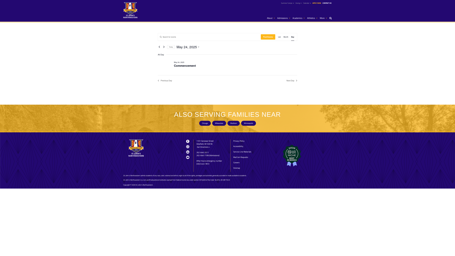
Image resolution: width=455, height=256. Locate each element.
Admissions (282, 18)
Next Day (290, 80)
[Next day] (163, 47)
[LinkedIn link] (187, 152)
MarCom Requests (240, 157)
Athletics (311, 18)
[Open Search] (330, 18)
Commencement (185, 66)
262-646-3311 (202, 152)
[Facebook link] (187, 141)
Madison (233, 123)
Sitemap (236, 168)
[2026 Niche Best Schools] (303, 156)
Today (171, 47)
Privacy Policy (238, 140)
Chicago (205, 123)
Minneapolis (248, 123)
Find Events (268, 37)
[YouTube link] (187, 157)
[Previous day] (159, 47)
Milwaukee (219, 123)
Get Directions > (203, 147)
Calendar (306, 3)
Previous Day (166, 80)
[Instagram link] (187, 146)
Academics (297, 18)
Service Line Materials (242, 151)
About (269, 18)
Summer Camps (286, 3)
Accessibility (238, 146)
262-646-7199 (202, 155)
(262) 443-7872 (202, 163)
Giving (298, 3)
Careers (236, 162)
